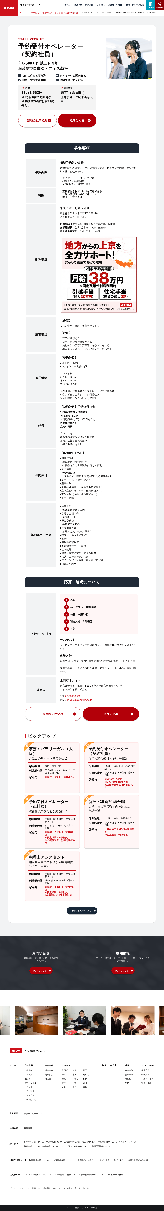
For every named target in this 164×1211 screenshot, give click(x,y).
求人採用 (86, 12)
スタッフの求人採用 (102, 12)
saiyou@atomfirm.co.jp (79, 699)
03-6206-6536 (72, 696)
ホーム (75, 12)
